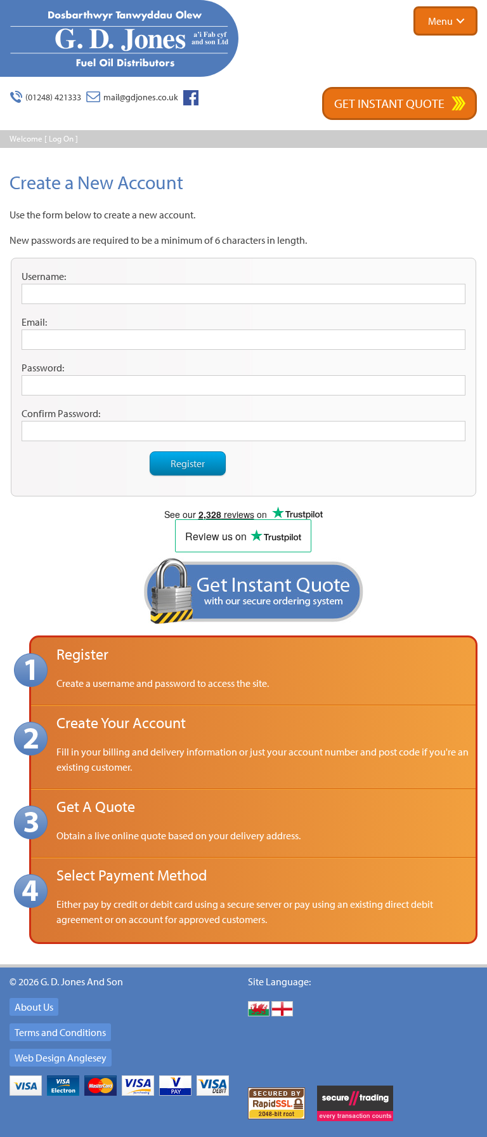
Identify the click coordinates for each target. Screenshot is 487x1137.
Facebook (190, 97)
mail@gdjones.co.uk (140, 97)
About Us (34, 1007)
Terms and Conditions (60, 1032)
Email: (34, 322)
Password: (43, 367)
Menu (440, 21)
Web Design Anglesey (61, 1057)
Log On (61, 138)
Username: (44, 276)
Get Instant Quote (389, 103)
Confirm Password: (61, 413)
